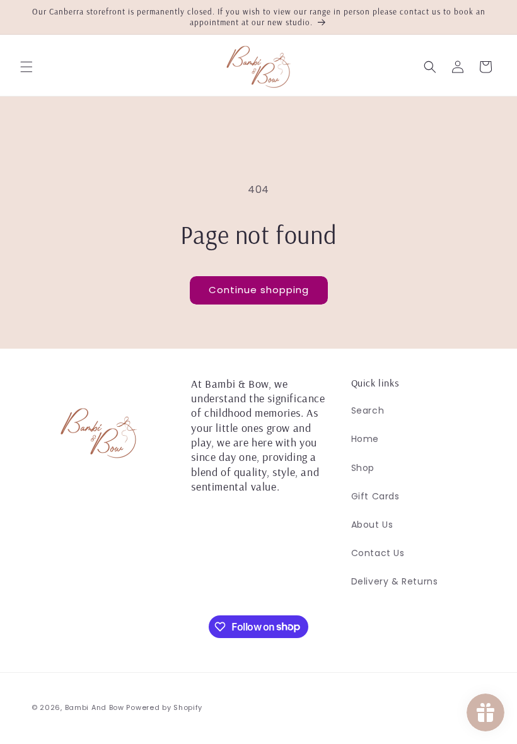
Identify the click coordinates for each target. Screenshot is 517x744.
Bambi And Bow (96, 707)
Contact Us (378, 553)
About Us (372, 524)
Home (365, 439)
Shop (363, 468)
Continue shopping (259, 289)
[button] (26, 67)
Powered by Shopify (164, 707)
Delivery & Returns (394, 581)
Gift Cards (375, 496)
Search (368, 410)
